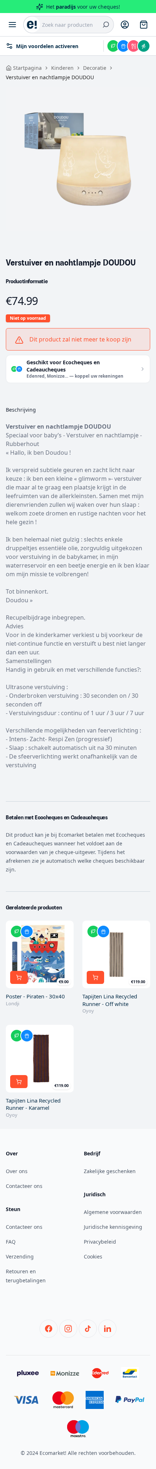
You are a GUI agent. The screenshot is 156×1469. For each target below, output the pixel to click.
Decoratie (94, 67)
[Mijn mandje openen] (144, 25)
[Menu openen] (12, 25)
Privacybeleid (100, 1241)
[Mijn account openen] (125, 25)
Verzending (20, 1256)
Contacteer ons (24, 1186)
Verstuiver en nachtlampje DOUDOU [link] (50, 77)
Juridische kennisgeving (113, 1226)
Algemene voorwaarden (113, 1212)
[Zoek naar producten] (106, 25)
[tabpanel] (78, 159)
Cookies (93, 1256)
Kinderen (62, 67)
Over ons (17, 1171)
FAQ (11, 1241)
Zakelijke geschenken (110, 1171)
